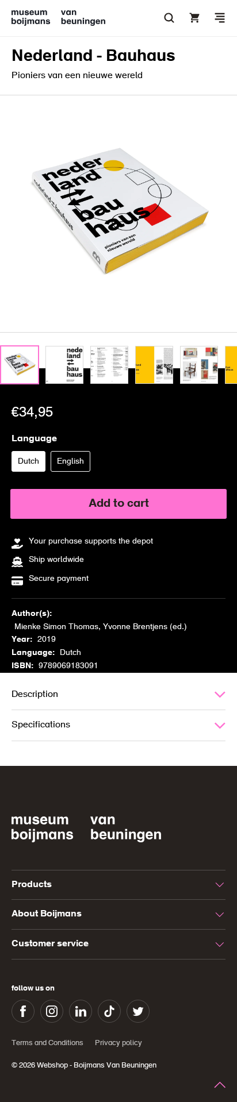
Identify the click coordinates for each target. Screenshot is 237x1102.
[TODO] (19, 364)
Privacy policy (118, 1043)
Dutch (31, 464)
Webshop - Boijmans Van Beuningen (96, 1065)
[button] (219, 17)
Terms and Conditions (47, 1043)
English (73, 464)
